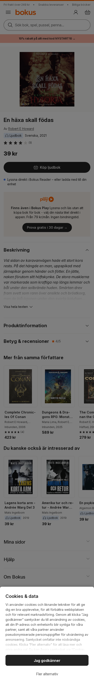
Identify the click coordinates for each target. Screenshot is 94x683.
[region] (47, 635)
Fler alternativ (47, 674)
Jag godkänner (47, 660)
